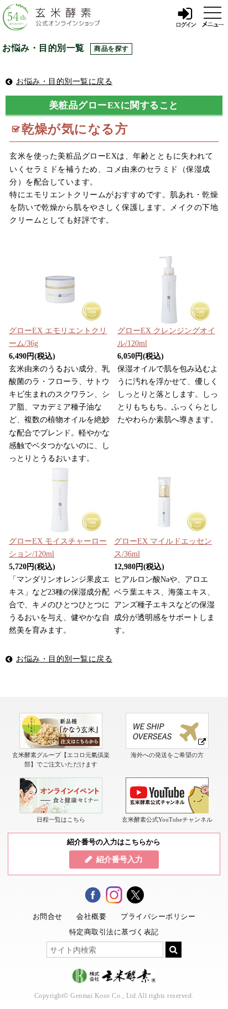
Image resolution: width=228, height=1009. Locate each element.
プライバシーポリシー (158, 916)
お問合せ (48, 916)
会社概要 (91, 916)
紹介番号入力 (119, 859)
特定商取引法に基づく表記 (114, 932)
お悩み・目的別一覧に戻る (64, 81)
